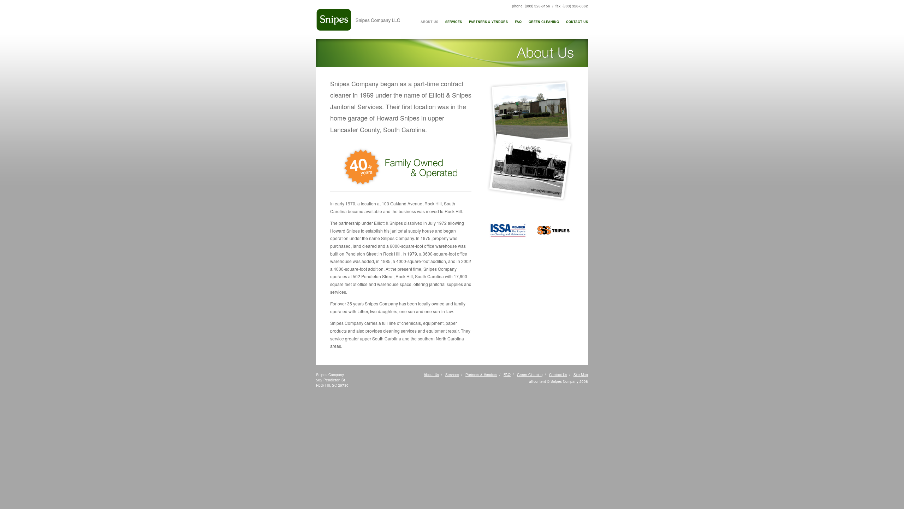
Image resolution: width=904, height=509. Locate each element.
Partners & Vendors (488, 21)
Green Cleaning (544, 21)
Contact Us (577, 21)
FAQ (518, 21)
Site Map (580, 374)
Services (453, 21)
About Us (429, 21)
